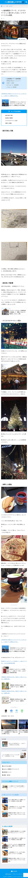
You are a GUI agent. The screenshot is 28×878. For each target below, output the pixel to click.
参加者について (7, 772)
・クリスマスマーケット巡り (11, 120)
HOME (15, 871)
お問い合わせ (8, 874)
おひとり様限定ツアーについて (11, 769)
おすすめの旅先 (7, 766)
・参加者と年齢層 (8, 118)
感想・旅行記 (11, 716)
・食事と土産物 (7, 123)
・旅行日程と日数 (8, 115)
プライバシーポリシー (18, 874)
